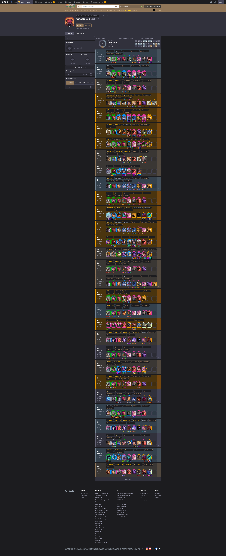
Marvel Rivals (99, 512)
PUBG (97, 504)
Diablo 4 (97, 523)
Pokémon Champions (101, 500)
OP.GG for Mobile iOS (122, 495)
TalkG (96, 536)
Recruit (157, 497)
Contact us (143, 502)
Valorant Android (121, 502)
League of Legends (100, 493)
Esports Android (121, 514)
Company (84, 495)
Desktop (97, 529)
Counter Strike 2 (99, 519)
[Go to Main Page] (5, 2)
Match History (80, 33)
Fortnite (97, 521)
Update (79, 25)
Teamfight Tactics (25, 2)
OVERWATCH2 (99, 508)
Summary (69, 33)
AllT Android (120, 497)
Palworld (97, 497)
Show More (128, 479)
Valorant (97, 502)
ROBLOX (97, 506)
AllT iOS (119, 500)
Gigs (96, 540)
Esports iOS (120, 517)
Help (141, 497)
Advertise (158, 495)
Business (157, 493)
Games (97, 531)
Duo (96, 534)
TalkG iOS (119, 512)
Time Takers (98, 527)
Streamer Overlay (100, 542)
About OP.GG (84, 493)
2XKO (96, 525)
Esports (97, 538)
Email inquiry (143, 500)
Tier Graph (87, 25)
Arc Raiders (98, 514)
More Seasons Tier (104, 15)
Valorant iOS (120, 504)
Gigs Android (120, 506)
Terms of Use (143, 495)
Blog (82, 497)
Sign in (221, 2)
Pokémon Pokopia (100, 510)
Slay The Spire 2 (99, 517)
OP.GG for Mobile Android (124, 493)
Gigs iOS (119, 508)
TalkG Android (120, 510)
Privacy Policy (144, 493)
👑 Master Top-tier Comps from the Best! (140, 6)
